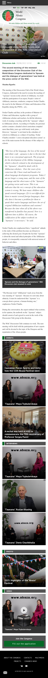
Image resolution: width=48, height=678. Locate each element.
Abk (25, 8)
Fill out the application (24, 643)
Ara (33, 8)
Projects (17, 661)
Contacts (28, 658)
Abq (29, 8)
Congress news (30, 661)
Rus (14, 8)
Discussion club (9, 63)
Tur (22, 8)
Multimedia (39, 658)
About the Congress (12, 658)
